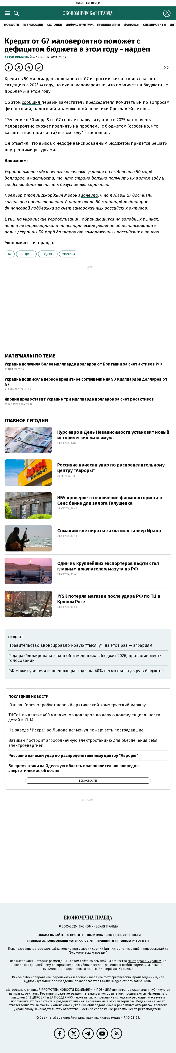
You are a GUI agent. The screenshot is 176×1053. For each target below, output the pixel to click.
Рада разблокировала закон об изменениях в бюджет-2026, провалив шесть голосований (85, 658)
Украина (68, 254)
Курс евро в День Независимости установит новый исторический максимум (113, 434)
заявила (89, 195)
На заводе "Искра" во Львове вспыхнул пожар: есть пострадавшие (75, 730)
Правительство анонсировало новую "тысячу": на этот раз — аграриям (80, 645)
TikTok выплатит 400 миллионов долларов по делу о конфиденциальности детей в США (84, 717)
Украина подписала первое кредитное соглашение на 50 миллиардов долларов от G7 (86, 382)
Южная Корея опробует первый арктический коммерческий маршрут (78, 704)
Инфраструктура (80, 25)
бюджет (47, 254)
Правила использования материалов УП (60, 940)
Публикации (33, 25)
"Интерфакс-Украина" (144, 961)
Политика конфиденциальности (114, 935)
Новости (11, 25)
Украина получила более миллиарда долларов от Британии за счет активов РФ (83, 364)
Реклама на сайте (50, 935)
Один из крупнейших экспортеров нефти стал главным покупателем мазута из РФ (108, 566)
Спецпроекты (154, 25)
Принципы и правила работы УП (123, 940)
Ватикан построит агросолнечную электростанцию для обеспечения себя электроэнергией (82, 743)
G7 (9, 254)
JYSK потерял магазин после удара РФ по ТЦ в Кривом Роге (108, 598)
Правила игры (108, 25)
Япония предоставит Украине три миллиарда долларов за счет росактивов (79, 399)
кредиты (26, 254)
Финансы (131, 25)
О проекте (75, 935)
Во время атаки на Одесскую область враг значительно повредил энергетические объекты (73, 768)
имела (30, 171)
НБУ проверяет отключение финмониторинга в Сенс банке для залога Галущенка (109, 500)
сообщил (31, 102)
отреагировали (42, 225)
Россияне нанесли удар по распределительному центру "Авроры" (111, 467)
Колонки (54, 25)
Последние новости (28, 696)
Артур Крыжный (18, 57)
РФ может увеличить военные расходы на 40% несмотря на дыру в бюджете (85, 670)
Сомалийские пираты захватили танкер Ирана (109, 530)
